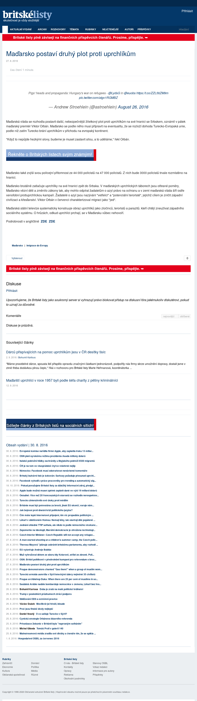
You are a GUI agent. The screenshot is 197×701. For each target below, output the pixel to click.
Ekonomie (7, 666)
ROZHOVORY (58, 29)
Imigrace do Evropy (37, 245)
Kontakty (68, 666)
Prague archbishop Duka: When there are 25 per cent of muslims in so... (59, 579)
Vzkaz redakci (100, 666)
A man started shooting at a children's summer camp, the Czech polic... (58, 539)
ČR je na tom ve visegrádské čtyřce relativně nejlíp (47, 466)
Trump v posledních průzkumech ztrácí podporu (46, 594)
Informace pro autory (103, 670)
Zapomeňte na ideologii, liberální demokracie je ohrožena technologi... (57, 530)
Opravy (67, 670)
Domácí (35, 663)
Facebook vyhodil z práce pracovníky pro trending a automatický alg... (58, 480)
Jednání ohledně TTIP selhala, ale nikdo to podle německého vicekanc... (58, 525)
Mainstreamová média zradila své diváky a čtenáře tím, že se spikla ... (58, 633)
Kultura (6, 670)
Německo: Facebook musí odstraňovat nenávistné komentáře (53, 470)
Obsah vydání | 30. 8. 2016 (27, 444)
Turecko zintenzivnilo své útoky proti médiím (44, 500)
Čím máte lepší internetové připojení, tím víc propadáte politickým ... (56, 515)
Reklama (68, 674)
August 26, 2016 (133, 107)
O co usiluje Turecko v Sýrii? (51, 613)
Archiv (42, 29)
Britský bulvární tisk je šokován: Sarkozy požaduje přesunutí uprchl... (57, 475)
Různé (34, 674)
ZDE (44, 221)
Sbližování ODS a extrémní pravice (39, 599)
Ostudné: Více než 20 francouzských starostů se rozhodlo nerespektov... (59, 495)
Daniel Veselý (27, 613)
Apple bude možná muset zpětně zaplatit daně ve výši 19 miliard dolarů (58, 490)
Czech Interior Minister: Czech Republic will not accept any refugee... (57, 534)
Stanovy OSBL (100, 663)
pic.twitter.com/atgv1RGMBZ (98, 97)
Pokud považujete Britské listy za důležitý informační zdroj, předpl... (57, 485)
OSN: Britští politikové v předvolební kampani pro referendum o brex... (58, 559)
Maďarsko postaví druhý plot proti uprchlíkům (44, 564)
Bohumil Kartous (27, 357)
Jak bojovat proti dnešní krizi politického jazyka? (46, 510)
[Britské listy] (51, 155)
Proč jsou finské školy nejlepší (36, 608)
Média (34, 670)
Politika (35, 666)
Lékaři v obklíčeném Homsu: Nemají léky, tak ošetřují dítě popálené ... (57, 520)
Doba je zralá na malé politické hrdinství (61, 589)
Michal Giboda (27, 628)
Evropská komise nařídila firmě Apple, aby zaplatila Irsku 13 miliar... (56, 451)
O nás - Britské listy (74, 663)
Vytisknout (16, 258)
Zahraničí (7, 663)
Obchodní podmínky (74, 678)
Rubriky (91, 29)
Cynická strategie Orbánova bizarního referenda (46, 618)
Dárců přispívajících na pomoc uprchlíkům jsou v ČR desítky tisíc (56, 351)
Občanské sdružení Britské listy (40, 691)
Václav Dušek (27, 603)
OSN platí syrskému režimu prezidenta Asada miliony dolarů (52, 456)
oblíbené (184, 316)
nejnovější (169, 316)
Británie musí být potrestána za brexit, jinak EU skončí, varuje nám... (57, 505)
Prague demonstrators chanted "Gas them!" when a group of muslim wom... (61, 569)
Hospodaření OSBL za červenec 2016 (38, 638)
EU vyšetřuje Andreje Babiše (35, 549)
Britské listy (29, 16)
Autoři (129, 29)
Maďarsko (17, 245)
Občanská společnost (13, 674)
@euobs (130, 93)
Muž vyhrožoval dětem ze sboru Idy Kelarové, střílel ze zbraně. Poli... (57, 554)
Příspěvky (144, 29)
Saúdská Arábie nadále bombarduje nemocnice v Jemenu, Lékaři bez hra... (60, 584)
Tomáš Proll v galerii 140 (50, 628)
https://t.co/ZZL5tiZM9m (152, 93)
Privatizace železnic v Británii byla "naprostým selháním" (51, 623)
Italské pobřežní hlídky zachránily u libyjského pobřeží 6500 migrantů (57, 461)
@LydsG (114, 93)
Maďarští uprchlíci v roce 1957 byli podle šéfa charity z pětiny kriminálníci (62, 380)
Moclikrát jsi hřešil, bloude (50, 603)
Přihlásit (187, 11)
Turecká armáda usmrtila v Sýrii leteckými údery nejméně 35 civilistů (57, 574)
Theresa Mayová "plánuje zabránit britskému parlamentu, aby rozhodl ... (59, 544)
